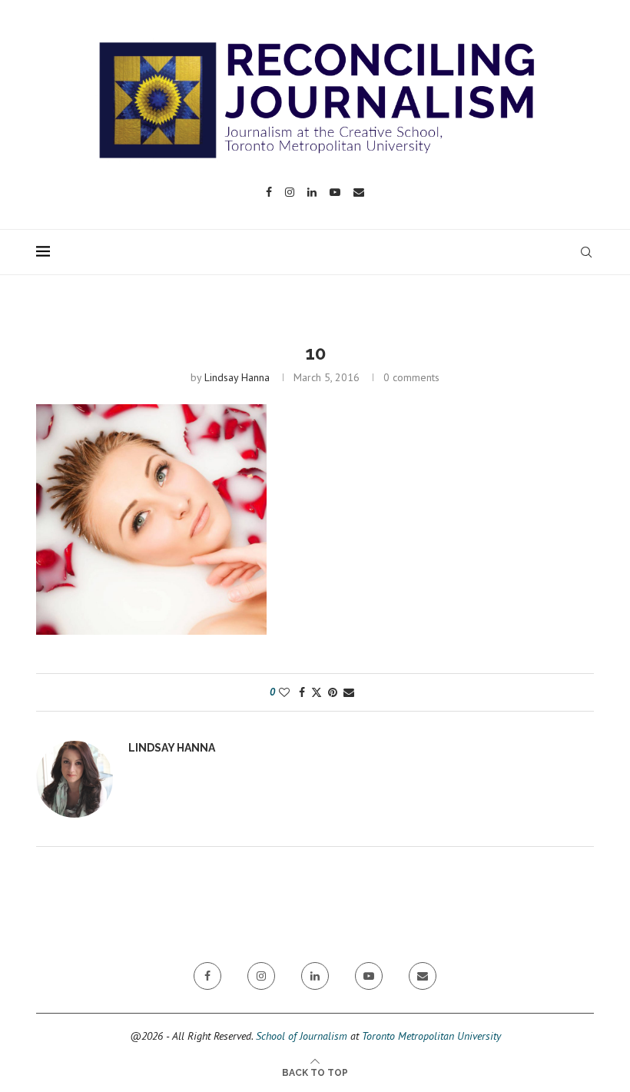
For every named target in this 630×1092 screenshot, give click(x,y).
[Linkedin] (312, 192)
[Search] (586, 252)
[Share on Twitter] (316, 692)
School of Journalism (301, 1036)
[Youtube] (335, 192)
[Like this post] (284, 692)
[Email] (358, 192)
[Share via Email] (348, 692)
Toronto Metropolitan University (431, 1036)
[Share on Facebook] (302, 692)
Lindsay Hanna (237, 377)
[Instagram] (289, 192)
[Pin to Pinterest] (332, 692)
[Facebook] (269, 192)
